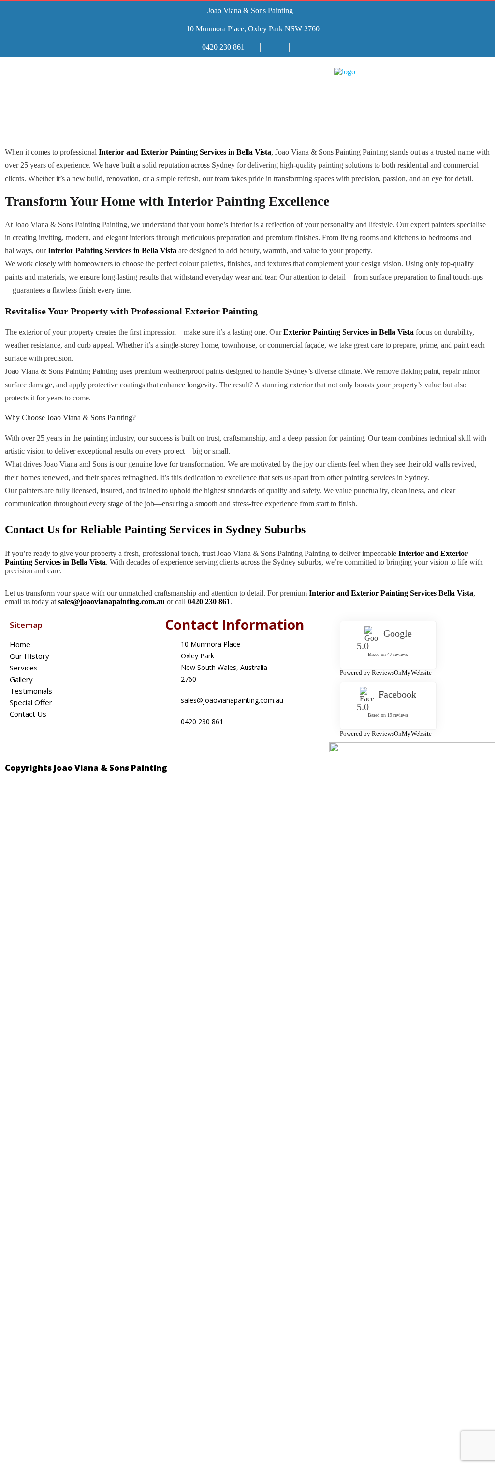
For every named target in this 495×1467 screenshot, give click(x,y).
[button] (225, 105)
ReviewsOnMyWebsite (402, 672)
